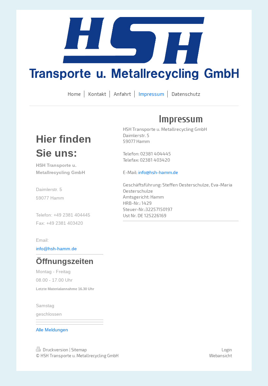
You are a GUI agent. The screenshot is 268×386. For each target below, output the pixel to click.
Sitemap (79, 349)
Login (227, 349)
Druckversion (55, 349)
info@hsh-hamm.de (158, 172)
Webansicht (220, 355)
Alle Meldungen (52, 329)
